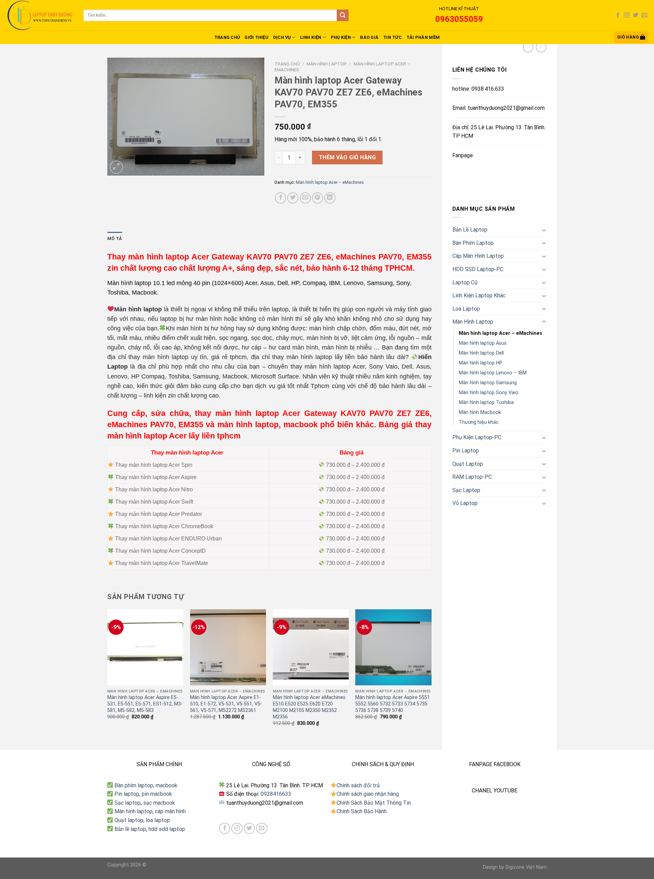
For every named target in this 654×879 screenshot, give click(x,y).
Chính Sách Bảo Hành (362, 811)
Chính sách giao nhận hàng (368, 794)
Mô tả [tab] (114, 238)
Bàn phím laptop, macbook (145, 785)
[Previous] (108, 674)
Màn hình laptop (133, 811)
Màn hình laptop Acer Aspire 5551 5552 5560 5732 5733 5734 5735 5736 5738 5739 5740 (392, 704)
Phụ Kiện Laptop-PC (476, 437)
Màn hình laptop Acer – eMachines (500, 333)
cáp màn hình (170, 811)
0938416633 (276, 794)
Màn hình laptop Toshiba (486, 402)
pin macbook (157, 794)
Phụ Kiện (341, 37)
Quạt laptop (128, 820)
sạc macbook (159, 803)
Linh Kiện (310, 37)
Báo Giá (369, 37)
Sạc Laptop (466, 490)
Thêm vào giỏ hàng (347, 157)
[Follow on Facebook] (618, 15)
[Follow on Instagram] (626, 15)
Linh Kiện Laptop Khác (478, 295)
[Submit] (342, 15)
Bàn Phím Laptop (473, 243)
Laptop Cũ (465, 282)
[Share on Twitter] (292, 198)
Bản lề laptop (130, 829)
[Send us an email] (644, 15)
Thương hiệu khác (479, 422)
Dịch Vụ (282, 37)
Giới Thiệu (256, 37)
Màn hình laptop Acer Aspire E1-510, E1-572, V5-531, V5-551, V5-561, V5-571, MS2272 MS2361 (226, 704)
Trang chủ (287, 63)
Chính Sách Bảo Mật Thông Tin (374, 803)
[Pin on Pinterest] (317, 198)
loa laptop (158, 820)
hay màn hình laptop (159, 357)
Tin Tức (392, 37)
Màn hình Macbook (480, 412)
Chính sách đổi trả (358, 785)
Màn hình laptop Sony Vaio (488, 393)
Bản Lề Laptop (469, 229)
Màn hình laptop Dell (481, 353)
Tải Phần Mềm (423, 37)
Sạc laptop (127, 803)
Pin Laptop (465, 450)
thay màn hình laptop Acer (328, 366)
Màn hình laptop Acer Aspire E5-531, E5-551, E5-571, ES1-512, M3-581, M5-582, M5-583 (145, 704)
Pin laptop (126, 794)
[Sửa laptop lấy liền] (39, 15)
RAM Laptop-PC (472, 477)
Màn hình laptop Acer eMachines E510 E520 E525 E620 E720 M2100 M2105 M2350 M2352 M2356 (309, 707)
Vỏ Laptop (465, 503)
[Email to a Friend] (305, 198)
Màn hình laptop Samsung (488, 383)
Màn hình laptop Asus (483, 343)
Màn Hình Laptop (472, 321)
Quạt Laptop (467, 464)
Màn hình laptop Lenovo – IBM (493, 373)
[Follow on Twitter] (635, 15)
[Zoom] (116, 167)
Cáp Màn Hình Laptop (478, 256)
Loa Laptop (466, 309)
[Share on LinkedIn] (330, 198)
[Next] (431, 674)
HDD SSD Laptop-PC (477, 269)
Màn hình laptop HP (480, 363)
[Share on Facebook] (280, 198)
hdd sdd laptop (167, 829)
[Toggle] (544, 230)
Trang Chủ (227, 37)
